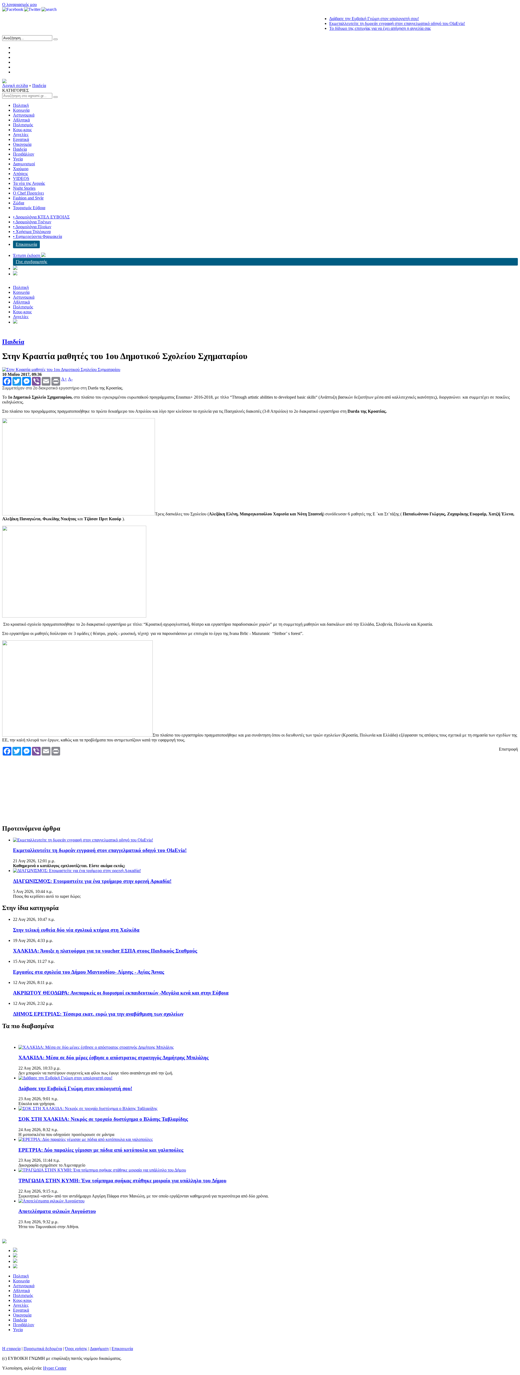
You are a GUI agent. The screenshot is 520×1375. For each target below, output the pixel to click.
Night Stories (24, 188)
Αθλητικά (21, 120)
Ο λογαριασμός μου (19, 4)
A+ (64, 379)
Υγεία (18, 159)
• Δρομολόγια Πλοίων (32, 226)
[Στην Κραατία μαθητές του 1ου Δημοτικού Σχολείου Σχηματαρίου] (61, 369)
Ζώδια (18, 203)
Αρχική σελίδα (15, 85)
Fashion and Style (28, 198)
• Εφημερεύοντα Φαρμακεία (37, 236)
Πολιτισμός (23, 124)
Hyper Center (54, 1368)
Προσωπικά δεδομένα (43, 1348)
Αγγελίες (20, 134)
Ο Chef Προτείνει (28, 193)
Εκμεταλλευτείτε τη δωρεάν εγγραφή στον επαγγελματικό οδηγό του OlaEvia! (376, 23)
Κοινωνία (21, 110)
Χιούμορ (20, 168)
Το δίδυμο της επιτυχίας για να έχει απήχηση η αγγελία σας (359, 28)
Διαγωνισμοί (24, 164)
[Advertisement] (101, 785)
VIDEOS (21, 178)
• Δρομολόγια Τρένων (32, 222)
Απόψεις (20, 173)
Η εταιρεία (11, 1348)
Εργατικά (21, 139)
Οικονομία (22, 144)
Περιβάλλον (23, 154)
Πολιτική (21, 105)
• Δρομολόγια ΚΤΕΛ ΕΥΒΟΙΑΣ (41, 217)
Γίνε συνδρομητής (31, 261)
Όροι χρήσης (76, 1348)
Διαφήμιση (99, 1348)
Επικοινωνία (26, 244)
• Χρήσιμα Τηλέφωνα (32, 231)
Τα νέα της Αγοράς (29, 183)
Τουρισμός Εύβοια (29, 207)
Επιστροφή (508, 749)
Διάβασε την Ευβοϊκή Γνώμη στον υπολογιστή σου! (353, 18)
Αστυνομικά (23, 115)
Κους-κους (22, 129)
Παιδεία (39, 85)
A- (70, 379)
